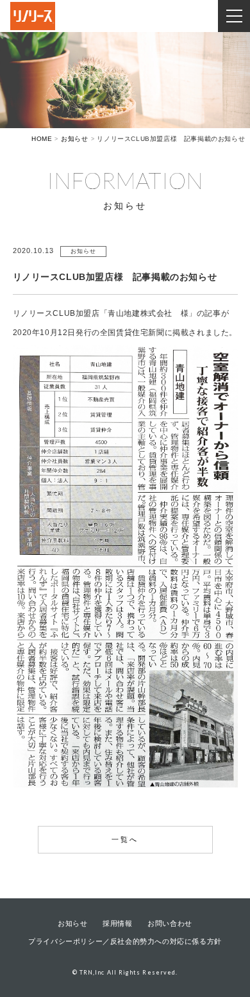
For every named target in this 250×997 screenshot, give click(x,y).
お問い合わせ (169, 923)
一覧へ (125, 839)
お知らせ (72, 923)
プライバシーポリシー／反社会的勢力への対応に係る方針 (125, 941)
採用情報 (117, 923)
